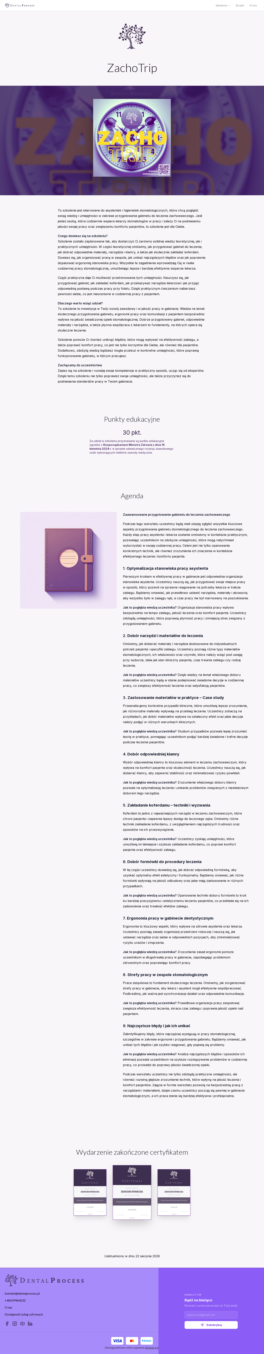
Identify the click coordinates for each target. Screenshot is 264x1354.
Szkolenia (221, 5)
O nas (253, 5)
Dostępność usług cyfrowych (24, 1314)
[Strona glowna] (19, 5)
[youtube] (22, 1323)
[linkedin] (30, 1323)
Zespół (240, 5)
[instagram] (14, 1323)
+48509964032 (15, 1300)
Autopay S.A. (152, 1347)
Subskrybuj (214, 1325)
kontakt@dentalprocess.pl (22, 1293)
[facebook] (7, 1323)
